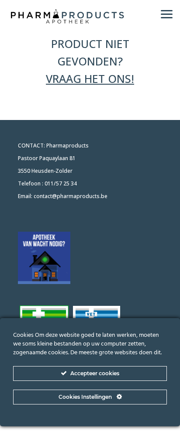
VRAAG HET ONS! (90, 78)
